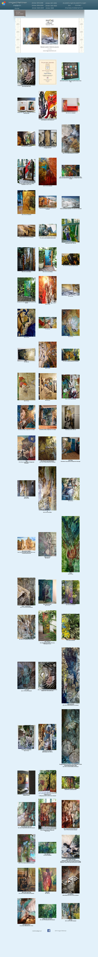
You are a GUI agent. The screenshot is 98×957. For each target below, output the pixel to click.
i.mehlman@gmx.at (37, 931)
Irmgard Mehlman (18, 2)
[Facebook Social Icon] (48, 930)
